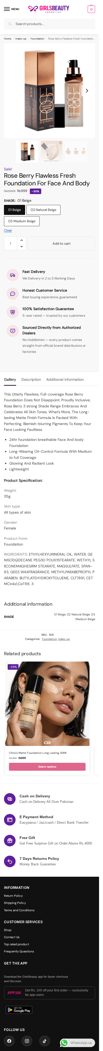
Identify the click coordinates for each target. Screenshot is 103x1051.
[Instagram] (27, 1041)
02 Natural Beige (43, 210)
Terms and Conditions (19, 910)
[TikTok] (44, 1041)
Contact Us (12, 937)
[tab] (10, 379)
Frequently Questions (19, 951)
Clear (8, 230)
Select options (47, 766)
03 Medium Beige (21, 221)
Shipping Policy (15, 903)
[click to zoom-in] (51, 90)
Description (31, 379)
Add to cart (62, 243)
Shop (7, 930)
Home (7, 38)
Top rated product (16, 944)
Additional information (65, 379)
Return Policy (13, 896)
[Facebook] (9, 1041)
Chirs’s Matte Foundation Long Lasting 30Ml (37, 753)
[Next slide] (86, 90)
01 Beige (14, 210)
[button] (90, 9)
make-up (20, 38)
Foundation (37, 38)
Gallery (10, 379)
